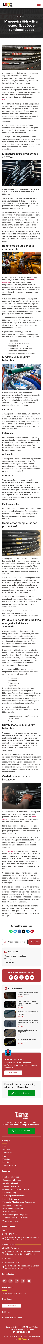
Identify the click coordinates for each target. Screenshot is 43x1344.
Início (4, 1146)
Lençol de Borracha (10, 1199)
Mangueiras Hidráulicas (12, 1205)
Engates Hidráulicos (10, 1186)
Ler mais (21, 996)
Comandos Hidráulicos (11, 1180)
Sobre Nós (7, 1153)
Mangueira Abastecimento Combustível (18, 1202)
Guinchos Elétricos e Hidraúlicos (16, 1189)
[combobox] (15, 942)
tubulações (6, 100)
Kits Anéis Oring (9, 1192)
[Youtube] (32, 977)
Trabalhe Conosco (10, 1165)
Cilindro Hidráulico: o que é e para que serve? (27, 1040)
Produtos (6, 1149)
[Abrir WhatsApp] (37, 1338)
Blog (4, 1156)
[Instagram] (11, 977)
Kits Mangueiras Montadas (13, 1196)
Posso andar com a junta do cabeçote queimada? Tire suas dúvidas (28, 1003)
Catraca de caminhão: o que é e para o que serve (28, 993)
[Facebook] (16, 977)
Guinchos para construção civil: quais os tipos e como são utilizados (28, 1012)
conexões (9, 851)
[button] (11, 931)
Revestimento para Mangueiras (15, 1215)
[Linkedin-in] (27, 977)
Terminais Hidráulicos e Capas (15, 1218)
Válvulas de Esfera (10, 1221)
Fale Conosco (8, 1162)
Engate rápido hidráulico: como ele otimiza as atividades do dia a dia (28, 1022)
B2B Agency (23, 1339)
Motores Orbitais (9, 1211)
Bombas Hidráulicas (10, 1177)
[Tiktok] (21, 977)
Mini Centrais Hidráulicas (12, 1208)
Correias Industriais (10, 1183)
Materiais (6, 1159)
